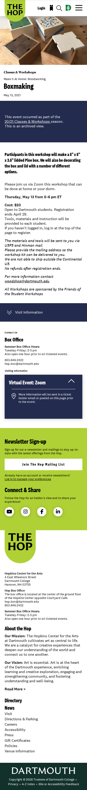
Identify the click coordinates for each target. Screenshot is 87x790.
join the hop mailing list (43, 464)
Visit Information (29, 312)
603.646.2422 (14, 360)
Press (9, 735)
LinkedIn (58, 511)
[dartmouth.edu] (68, 8)
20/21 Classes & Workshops (28, 121)
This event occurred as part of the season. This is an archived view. (34, 122)
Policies (11, 745)
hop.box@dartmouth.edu (22, 364)
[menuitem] (41, 779)
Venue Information (20, 751)
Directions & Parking (21, 719)
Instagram (25, 511)
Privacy (13, 784)
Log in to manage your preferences (28, 479)
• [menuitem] (76, 779)
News (10, 707)
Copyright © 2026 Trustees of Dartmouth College (41, 779)
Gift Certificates (17, 740)
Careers (11, 724)
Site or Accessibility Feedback (59, 784)
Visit (8, 713)
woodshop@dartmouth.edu (27, 281)
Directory (13, 700)
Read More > (15, 689)
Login (41, 8)
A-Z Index (28, 784)
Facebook (41, 511)
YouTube (9, 511)
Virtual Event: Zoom (32, 384)
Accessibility (15, 729)
